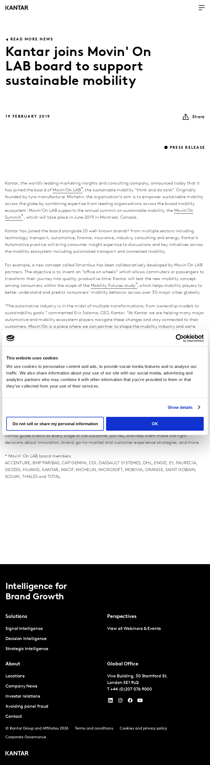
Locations (15, 676)
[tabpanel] (54, 639)
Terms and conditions (94, 729)
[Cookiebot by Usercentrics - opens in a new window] (180, 338)
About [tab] (12, 664)
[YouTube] (110, 701)
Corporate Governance (25, 737)
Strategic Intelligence (26, 649)
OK (155, 423)
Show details (180, 407)
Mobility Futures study (113, 286)
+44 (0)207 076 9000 (131, 689)
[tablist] (105, 664)
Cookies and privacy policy (143, 729)
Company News (21, 686)
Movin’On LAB (66, 190)
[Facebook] (130, 701)
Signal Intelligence (24, 629)
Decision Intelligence (26, 639)
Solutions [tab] (16, 616)
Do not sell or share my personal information (55, 423)
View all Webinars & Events (134, 629)
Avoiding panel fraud (26, 706)
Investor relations (22, 696)
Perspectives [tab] (121, 616)
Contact (13, 717)
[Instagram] (120, 701)
